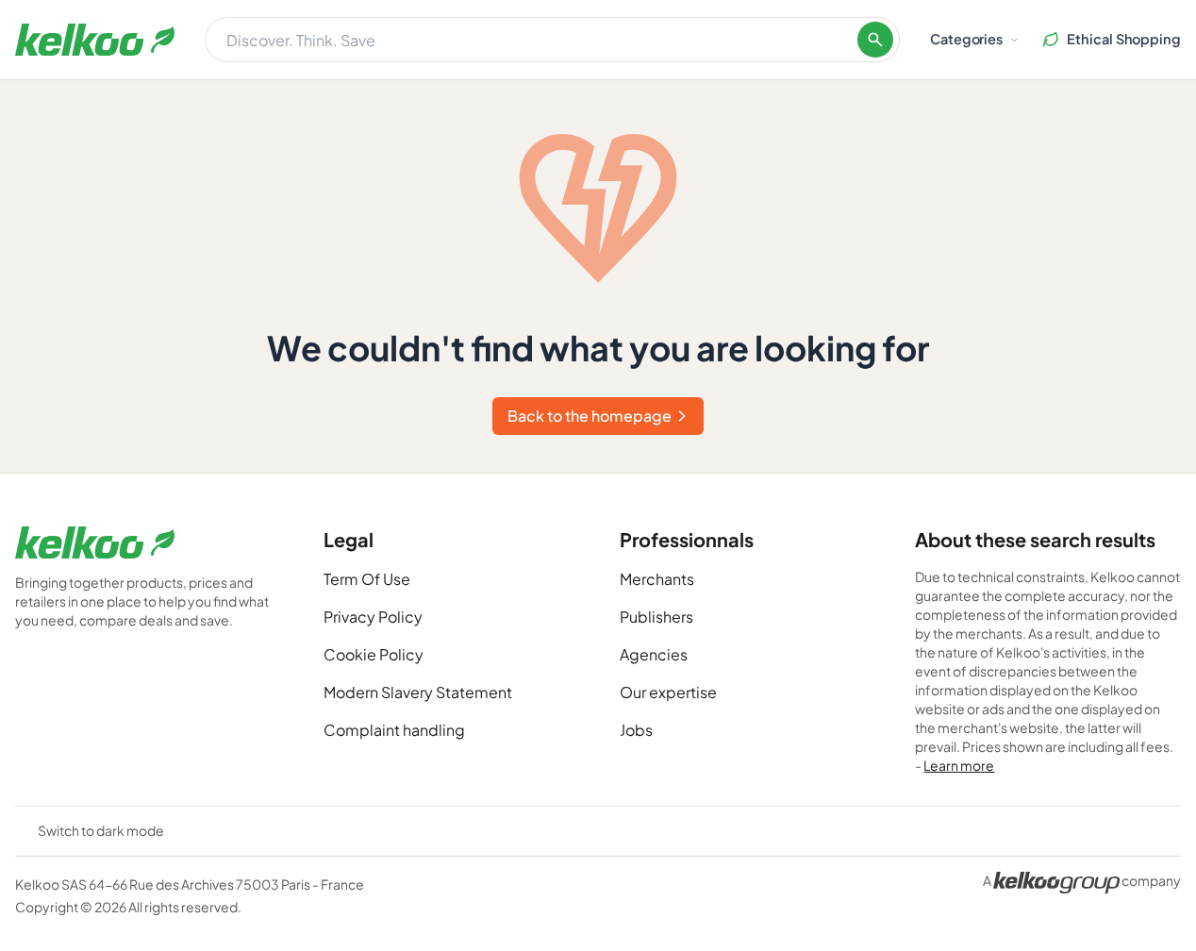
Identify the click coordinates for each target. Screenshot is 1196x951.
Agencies (654, 654)
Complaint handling (394, 730)
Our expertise (668, 692)
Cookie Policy (374, 654)
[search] (875, 40)
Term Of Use (367, 579)
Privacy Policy (373, 616)
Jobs (636, 730)
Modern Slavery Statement (418, 692)
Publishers (656, 616)
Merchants (657, 579)
